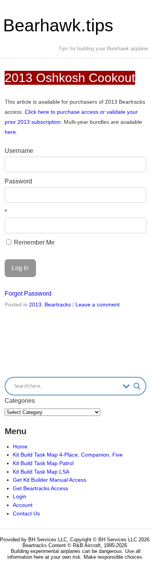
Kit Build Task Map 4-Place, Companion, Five (68, 455)
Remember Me (33, 242)
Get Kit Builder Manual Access (49, 480)
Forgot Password (28, 293)
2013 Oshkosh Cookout (70, 78)
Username (19, 150)
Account (23, 505)
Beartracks (58, 304)
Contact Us (26, 513)
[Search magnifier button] (137, 386)
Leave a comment (98, 304)
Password (18, 181)
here (10, 132)
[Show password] (135, 195)
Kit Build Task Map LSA (41, 472)
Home (20, 446)
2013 (35, 304)
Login (19, 496)
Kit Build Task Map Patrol (43, 463)
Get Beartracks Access (40, 488)
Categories (20, 400)
